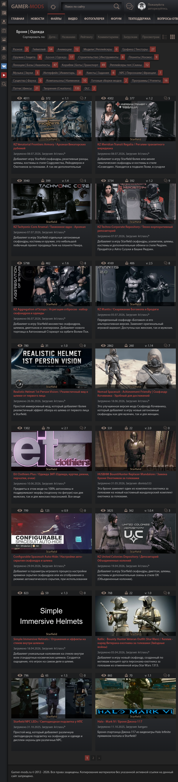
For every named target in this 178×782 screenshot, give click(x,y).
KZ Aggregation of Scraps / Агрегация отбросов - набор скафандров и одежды (50, 311)
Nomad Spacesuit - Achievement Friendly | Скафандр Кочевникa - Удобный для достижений (132, 394)
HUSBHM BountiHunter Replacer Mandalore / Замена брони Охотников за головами (132, 476)
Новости (37, 19)
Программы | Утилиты (146, 80)
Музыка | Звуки (23, 73)
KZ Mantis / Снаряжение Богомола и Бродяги (128, 309)
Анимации (65, 49)
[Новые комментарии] (53, 6)
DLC (87, 88)
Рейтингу (87, 37)
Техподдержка (139, 19)
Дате (52, 37)
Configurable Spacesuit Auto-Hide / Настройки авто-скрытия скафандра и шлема (47, 558)
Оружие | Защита (24, 57)
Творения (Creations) (57, 88)
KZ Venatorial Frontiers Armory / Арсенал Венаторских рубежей (49, 146)
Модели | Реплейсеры (98, 49)
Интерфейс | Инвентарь (59, 73)
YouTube (4, 75)
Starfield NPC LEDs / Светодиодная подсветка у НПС (48, 721)
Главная (17, 19)
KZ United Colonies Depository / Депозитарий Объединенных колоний (127, 558)
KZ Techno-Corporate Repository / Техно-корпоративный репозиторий (135, 229)
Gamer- (27, 7)
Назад (13, 32)
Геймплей (39, 49)
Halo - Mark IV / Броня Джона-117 (119, 721)
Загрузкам (130, 37)
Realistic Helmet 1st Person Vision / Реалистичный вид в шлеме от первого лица (50, 394)
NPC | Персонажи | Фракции (137, 73)
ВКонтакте (4, 66)
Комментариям (108, 37)
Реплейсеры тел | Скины (126, 65)
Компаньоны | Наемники (62, 80)
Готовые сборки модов (106, 80)
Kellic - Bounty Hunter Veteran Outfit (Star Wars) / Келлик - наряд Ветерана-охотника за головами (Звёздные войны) (135, 643)
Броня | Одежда (56, 57)
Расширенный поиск (4, 84)
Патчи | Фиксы (22, 88)
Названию (68, 37)
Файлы (56, 19)
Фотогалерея (94, 19)
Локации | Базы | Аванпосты (31, 65)
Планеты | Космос (140, 57)
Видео (72, 19)
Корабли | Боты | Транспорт (80, 65)
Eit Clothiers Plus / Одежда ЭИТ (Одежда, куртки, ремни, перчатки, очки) (51, 476)
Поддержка (4, 57)
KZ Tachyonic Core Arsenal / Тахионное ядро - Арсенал (49, 227)
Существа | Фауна (24, 80)
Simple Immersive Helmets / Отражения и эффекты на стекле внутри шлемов (49, 641)
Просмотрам (150, 37)
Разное (17, 49)
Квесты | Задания (98, 73)
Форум (116, 19)
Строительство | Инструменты (98, 57)
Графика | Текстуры (135, 49)
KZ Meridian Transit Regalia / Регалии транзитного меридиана (131, 146)
